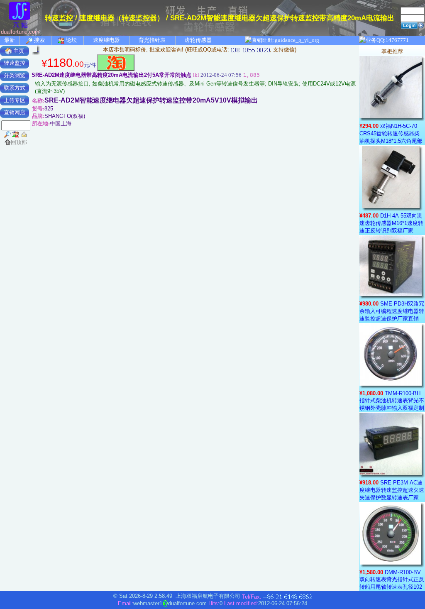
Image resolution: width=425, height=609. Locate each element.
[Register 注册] (421, 24)
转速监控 (59, 18)
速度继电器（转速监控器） (121, 18)
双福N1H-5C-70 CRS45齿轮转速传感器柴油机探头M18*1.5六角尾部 (391, 133)
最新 (9, 40)
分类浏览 (14, 75)
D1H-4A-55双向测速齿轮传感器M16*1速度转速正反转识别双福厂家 (391, 223)
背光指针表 (152, 40)
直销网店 (14, 112)
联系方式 (14, 88)
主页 (18, 51)
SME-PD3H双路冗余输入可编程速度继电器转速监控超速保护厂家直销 (391, 311)
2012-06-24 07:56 (217, 75)
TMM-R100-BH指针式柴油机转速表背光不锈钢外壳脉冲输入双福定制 (391, 400)
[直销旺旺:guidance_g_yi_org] (282, 40)
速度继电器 (106, 40)
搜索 (39, 40)
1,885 (251, 75)
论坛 (71, 40)
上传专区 (14, 100)
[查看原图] (36, 50)
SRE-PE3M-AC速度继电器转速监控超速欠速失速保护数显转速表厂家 (391, 490)
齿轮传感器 (198, 40)
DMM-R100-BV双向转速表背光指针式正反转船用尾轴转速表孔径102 (391, 579)
